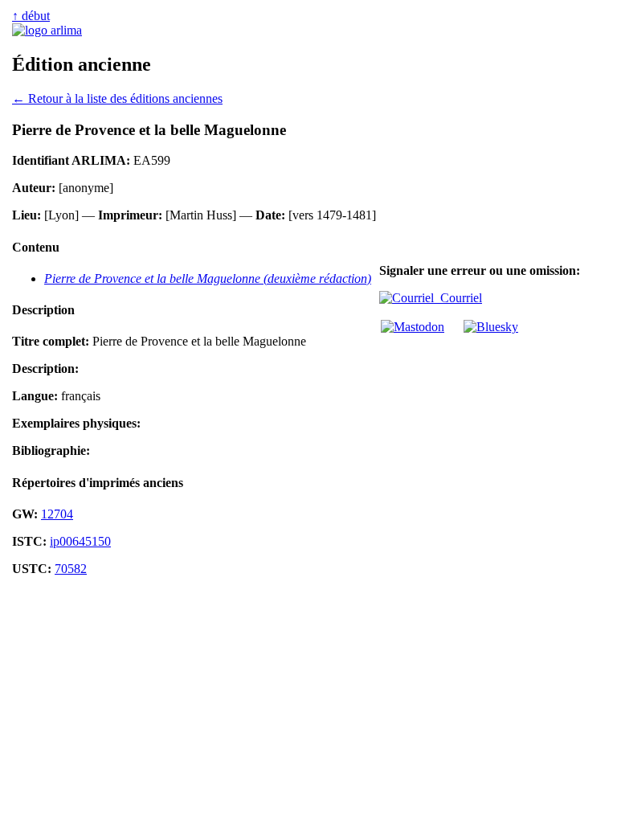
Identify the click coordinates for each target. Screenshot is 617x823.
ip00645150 (80, 541)
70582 (71, 568)
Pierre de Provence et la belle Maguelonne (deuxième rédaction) (207, 278)
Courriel (458, 298)
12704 (57, 514)
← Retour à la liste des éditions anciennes (117, 98)
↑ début (31, 16)
